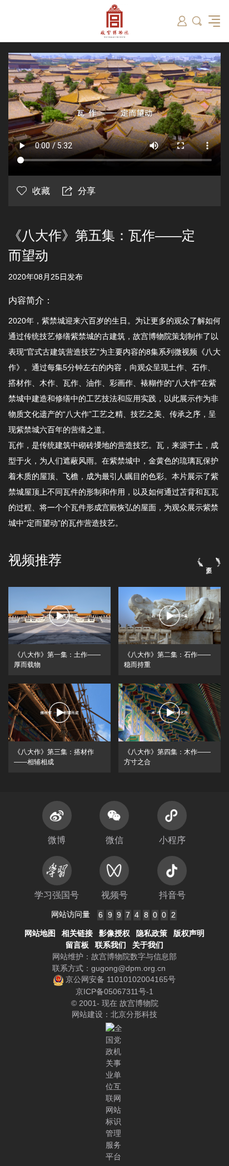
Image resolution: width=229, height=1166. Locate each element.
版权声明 (189, 933)
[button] (197, 21)
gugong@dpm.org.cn (128, 968)
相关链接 (77, 933)
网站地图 (40, 933)
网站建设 (87, 1014)
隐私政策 (151, 933)
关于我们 (147, 944)
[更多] (209, 562)
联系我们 (110, 944)
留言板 (77, 944)
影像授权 (114, 933)
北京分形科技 (134, 1014)
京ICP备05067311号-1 (114, 991)
